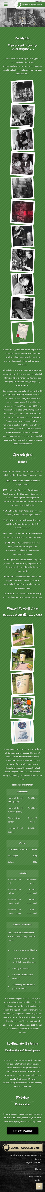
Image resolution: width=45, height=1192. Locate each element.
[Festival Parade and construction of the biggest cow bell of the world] (22, 707)
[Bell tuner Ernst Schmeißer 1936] (22, 140)
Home (38, 1169)
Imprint (37, 1180)
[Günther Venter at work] (22, 188)
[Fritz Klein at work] (22, 236)
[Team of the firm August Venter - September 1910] (22, 92)
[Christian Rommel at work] (22, 163)
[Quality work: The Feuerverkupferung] (22, 212)
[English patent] (22, 332)
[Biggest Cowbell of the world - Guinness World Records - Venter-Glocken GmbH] (22, 635)
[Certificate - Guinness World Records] (22, 732)
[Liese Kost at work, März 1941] (22, 260)
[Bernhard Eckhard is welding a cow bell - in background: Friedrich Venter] (22, 284)
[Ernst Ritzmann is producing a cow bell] (22, 115)
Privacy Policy (34, 1176)
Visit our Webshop (22, 1131)
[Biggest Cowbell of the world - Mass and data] (22, 684)
